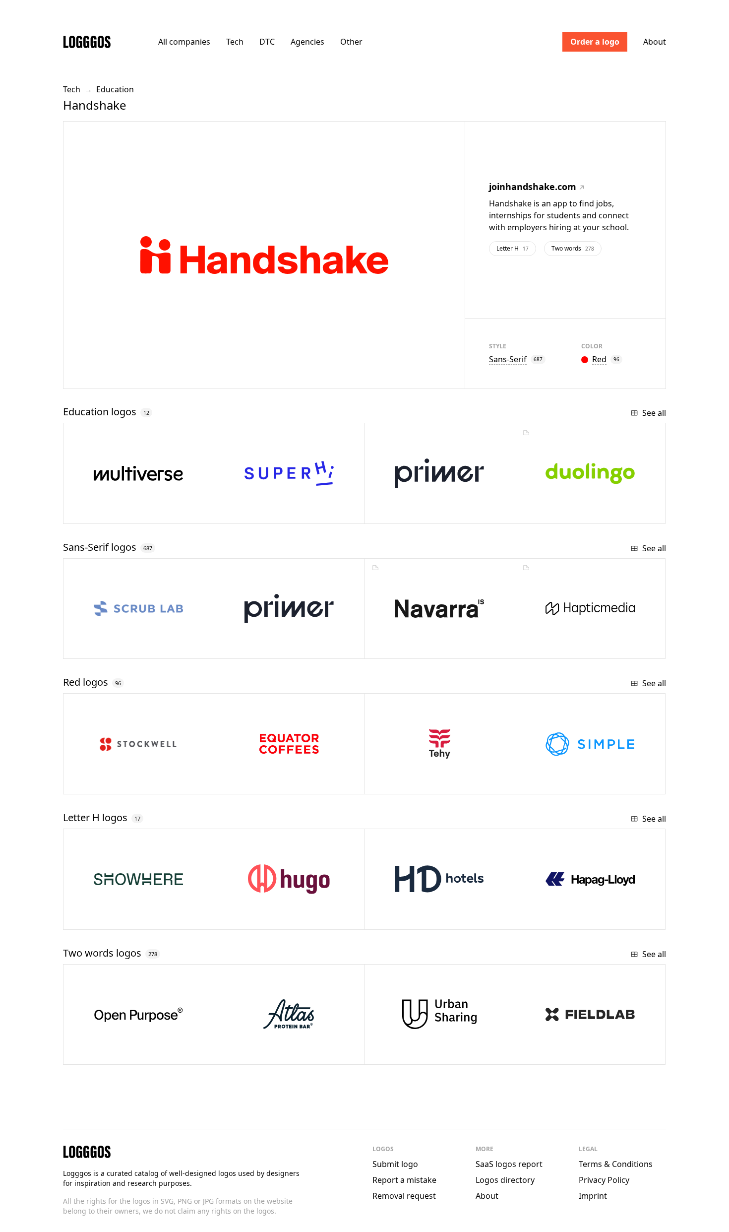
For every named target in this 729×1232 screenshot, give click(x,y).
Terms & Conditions (616, 1164)
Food (255, 1053)
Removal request (404, 1195)
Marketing (116, 918)
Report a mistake (404, 1179)
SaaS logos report (509, 1164)
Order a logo (594, 41)
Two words (572, 248)
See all (654, 412)
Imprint (593, 1195)
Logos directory (505, 1179)
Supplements (570, 1053)
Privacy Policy (604, 1179)
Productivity (269, 918)
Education (115, 89)
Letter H (512, 248)
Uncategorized (127, 647)
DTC (267, 41)
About (654, 41)
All (184, 41)
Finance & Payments (583, 782)
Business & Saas (577, 647)
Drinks (258, 782)
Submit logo (395, 1164)
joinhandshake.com (532, 187)
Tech (234, 41)
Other (351, 41)
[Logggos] (87, 41)
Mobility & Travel (427, 1053)
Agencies (307, 41)
